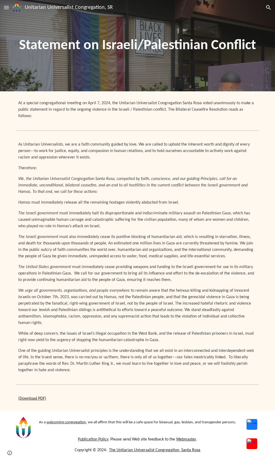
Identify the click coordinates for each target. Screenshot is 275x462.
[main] (137, 46)
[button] (6, 7)
